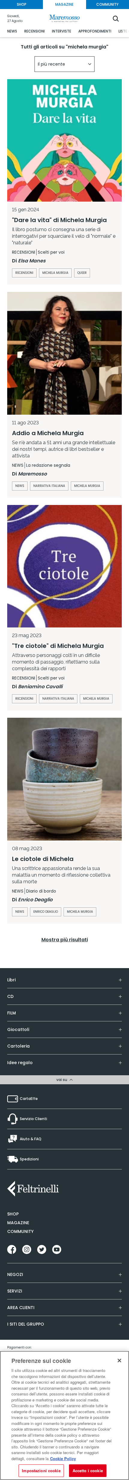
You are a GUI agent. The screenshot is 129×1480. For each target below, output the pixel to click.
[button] (64, 64)
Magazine (18, 1223)
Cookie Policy (63, 1458)
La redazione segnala (48, 465)
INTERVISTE (61, 31)
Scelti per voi (51, 252)
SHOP (21, 4)
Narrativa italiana (49, 486)
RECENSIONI (34, 31)
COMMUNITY (107, 4)
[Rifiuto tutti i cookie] (119, 1360)
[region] (64, 1415)
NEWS (12, 31)
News (19, 486)
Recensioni (24, 273)
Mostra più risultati (64, 939)
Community (20, 1231)
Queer (82, 273)
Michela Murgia (55, 273)
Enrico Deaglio (45, 911)
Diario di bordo (41, 891)
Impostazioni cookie (41, 1470)
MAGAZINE (64, 4)
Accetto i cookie (88, 1470)
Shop (13, 1214)
